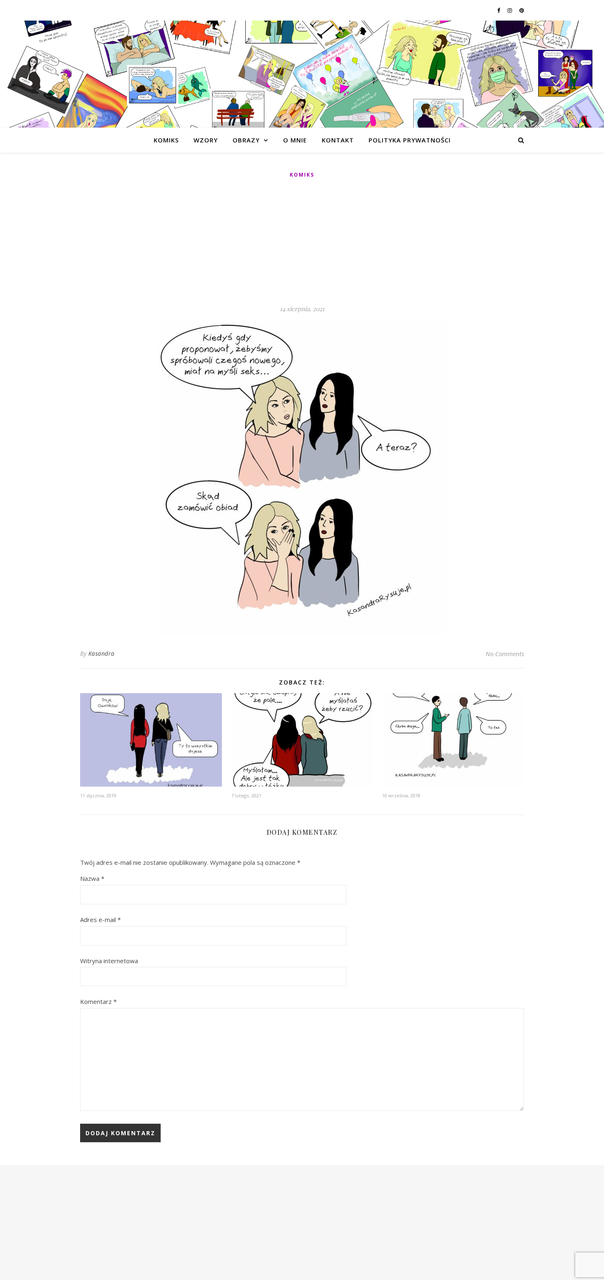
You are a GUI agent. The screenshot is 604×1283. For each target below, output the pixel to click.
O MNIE (295, 140)
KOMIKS (166, 140)
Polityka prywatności (410, 140)
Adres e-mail (100, 919)
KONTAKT (338, 140)
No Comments (505, 654)
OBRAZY (246, 140)
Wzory (206, 140)
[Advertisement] (302, 242)
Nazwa (92, 878)
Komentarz (98, 1001)
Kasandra (101, 653)
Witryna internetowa (109, 961)
